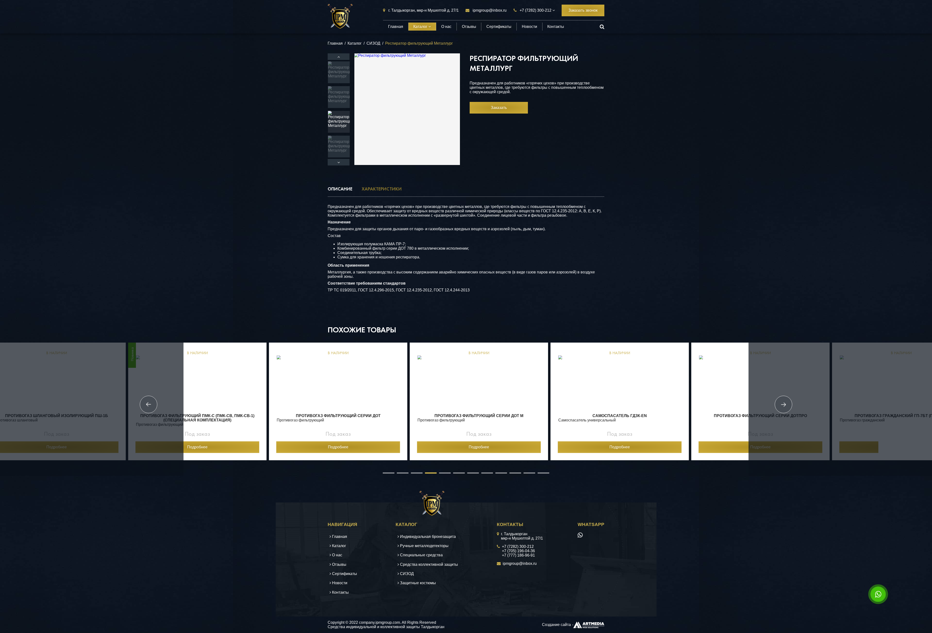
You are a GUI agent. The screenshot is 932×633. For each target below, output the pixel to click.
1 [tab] (385, 474)
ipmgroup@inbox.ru (490, 10)
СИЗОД (373, 43)
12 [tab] (540, 474)
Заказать (499, 108)
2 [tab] (399, 474)
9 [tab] (497, 474)
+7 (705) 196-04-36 (518, 551)
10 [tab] (511, 474)
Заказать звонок (583, 10)
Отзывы (469, 27)
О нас (446, 27)
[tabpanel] (114, 401)
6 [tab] (455, 474)
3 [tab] (413, 474)
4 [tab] (427, 474)
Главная (395, 27)
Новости (529, 27)
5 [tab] (441, 474)
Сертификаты (498, 27)
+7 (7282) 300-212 (535, 10)
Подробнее (114, 447)
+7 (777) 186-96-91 (518, 555)
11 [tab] (526, 474)
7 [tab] (469, 474)
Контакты (555, 27)
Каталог (420, 27)
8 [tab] (483, 474)
